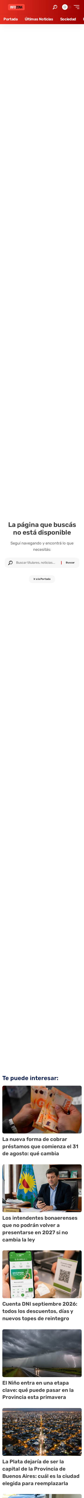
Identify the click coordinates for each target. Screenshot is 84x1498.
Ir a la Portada (42, 579)
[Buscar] (37, 563)
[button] (55, 7)
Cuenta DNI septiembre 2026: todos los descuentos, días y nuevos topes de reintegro (39, 1311)
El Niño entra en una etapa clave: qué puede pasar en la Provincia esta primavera (38, 1390)
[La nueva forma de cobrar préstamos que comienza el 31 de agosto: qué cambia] (42, 1109)
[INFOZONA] (16, 7)
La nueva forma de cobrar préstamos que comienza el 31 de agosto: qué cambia (40, 1146)
